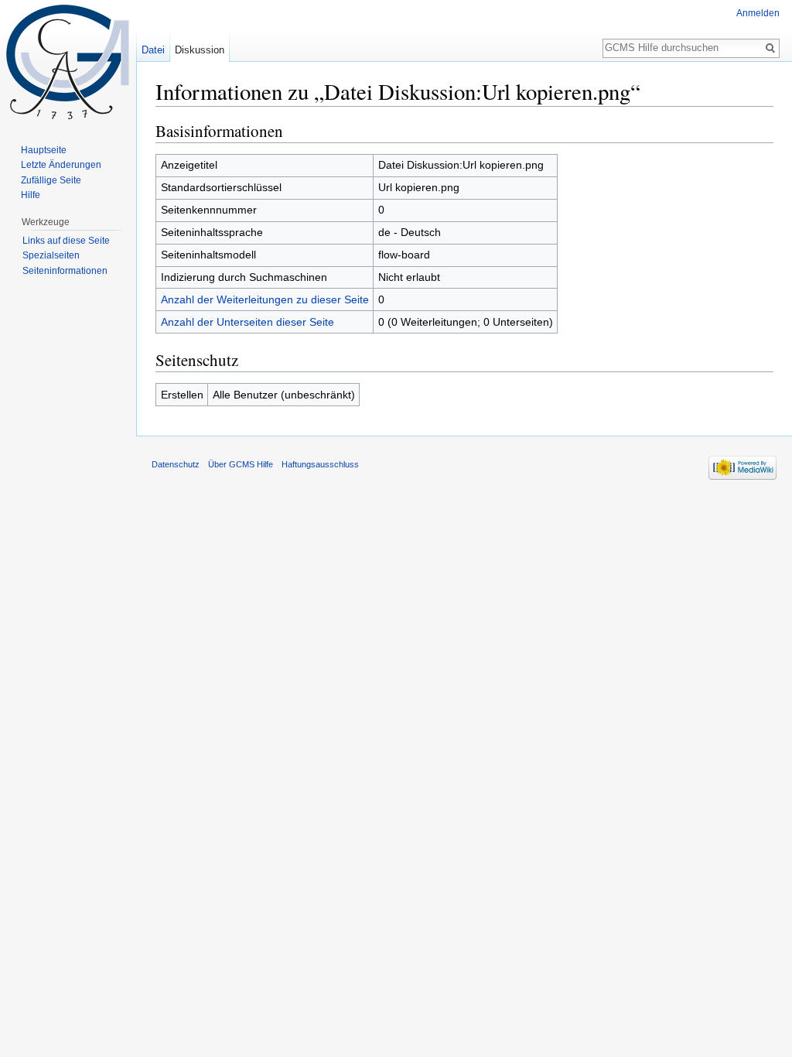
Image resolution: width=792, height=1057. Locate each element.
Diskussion (199, 50)
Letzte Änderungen (61, 164)
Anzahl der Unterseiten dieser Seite (247, 322)
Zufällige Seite (51, 180)
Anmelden (758, 13)
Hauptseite (44, 150)
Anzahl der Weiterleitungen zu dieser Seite (265, 299)
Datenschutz (176, 464)
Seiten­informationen (65, 270)
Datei (153, 50)
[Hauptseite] (68, 62)
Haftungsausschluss (320, 464)
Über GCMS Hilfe (240, 464)
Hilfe (30, 195)
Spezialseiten (51, 255)
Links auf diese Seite (66, 240)
